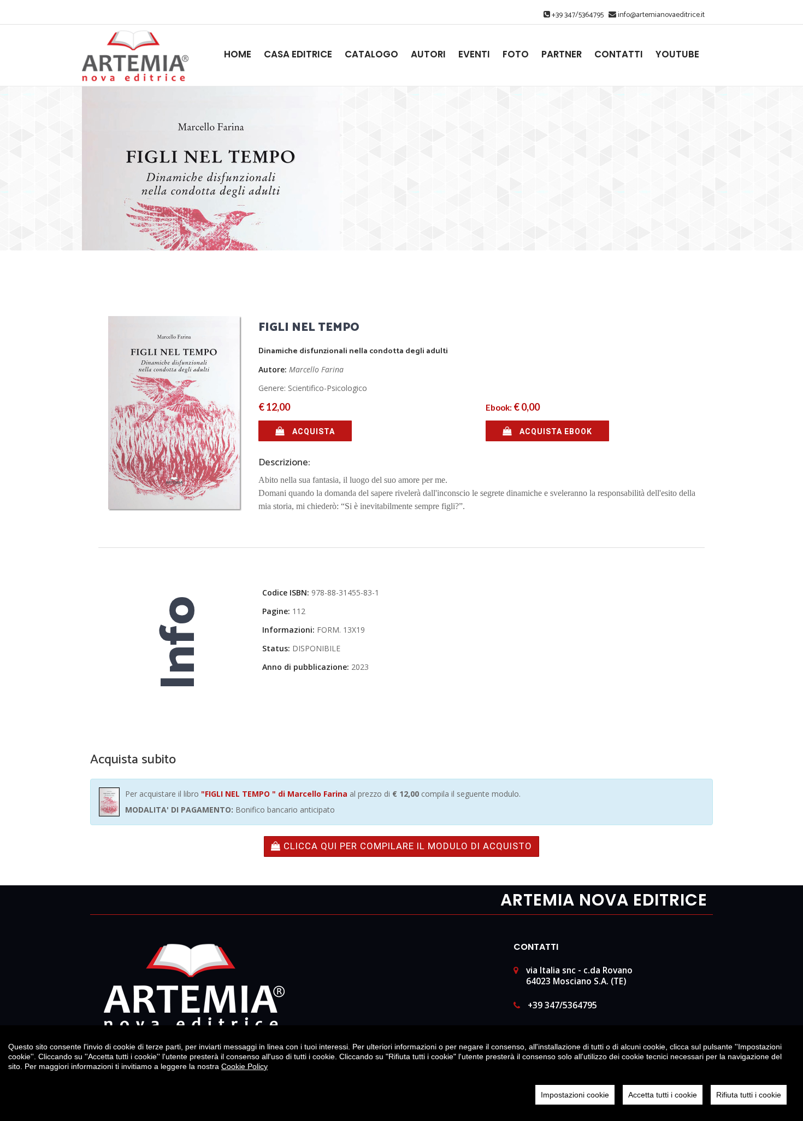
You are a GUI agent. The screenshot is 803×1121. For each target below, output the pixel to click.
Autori (428, 54)
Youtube (677, 54)
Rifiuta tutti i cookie (748, 1094)
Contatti (618, 54)
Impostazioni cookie (575, 1094)
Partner (561, 54)
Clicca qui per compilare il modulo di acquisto (406, 845)
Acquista (312, 431)
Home (237, 54)
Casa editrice (298, 54)
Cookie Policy (244, 1066)
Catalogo (371, 54)
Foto (516, 54)
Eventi (474, 54)
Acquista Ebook (554, 431)
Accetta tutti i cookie (662, 1094)
